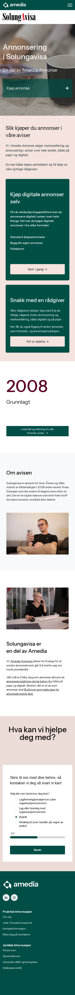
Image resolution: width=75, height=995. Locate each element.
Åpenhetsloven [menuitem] (11, 956)
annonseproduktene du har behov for (29, 681)
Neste (37, 849)
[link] (14, 4)
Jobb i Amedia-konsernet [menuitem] (17, 922)
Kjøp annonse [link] (18, 88)
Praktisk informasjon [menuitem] (17, 911)
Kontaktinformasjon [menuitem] (14, 928)
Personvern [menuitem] (9, 950)
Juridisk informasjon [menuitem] (17, 945)
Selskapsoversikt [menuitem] (12, 967)
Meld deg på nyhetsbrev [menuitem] (16, 934)
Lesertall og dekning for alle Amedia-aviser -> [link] (37, 431)
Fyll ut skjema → (37, 341)
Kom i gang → (37, 269)
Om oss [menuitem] (7, 916)
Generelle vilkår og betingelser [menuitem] (20, 962)
